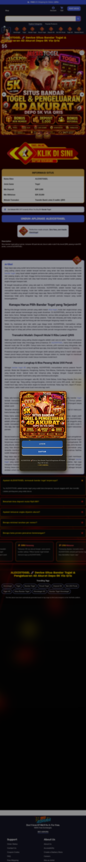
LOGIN (42, 444)
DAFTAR (42, 452)
